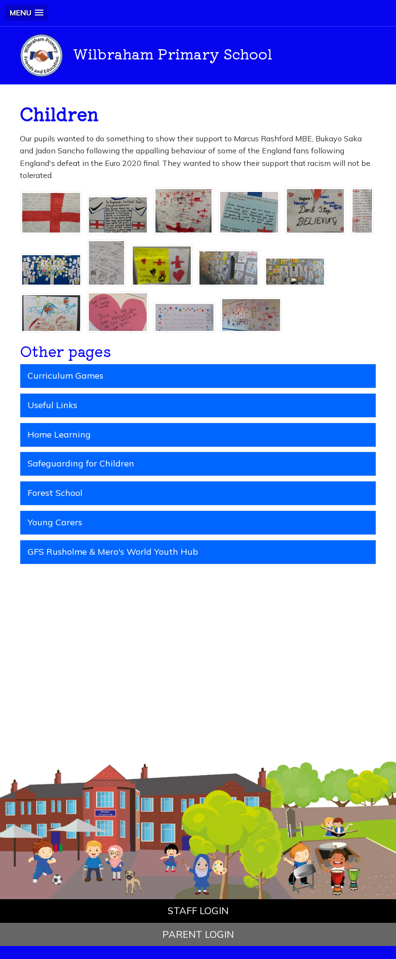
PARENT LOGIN (198, 934)
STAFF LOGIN (198, 910)
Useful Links (52, 405)
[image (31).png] (51, 269)
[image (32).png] (362, 210)
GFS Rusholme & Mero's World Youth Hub (113, 551)
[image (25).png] (118, 311)
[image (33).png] (315, 210)
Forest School (55, 492)
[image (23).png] (251, 314)
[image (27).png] (295, 270)
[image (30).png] (106, 262)
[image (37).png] (51, 212)
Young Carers (55, 522)
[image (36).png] (118, 214)
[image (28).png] (228, 267)
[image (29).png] (162, 264)
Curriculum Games (65, 375)
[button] (26, 13)
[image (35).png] (184, 210)
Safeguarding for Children (81, 463)
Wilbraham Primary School (172, 53)
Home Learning (59, 434)
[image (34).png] (249, 211)
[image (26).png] (51, 312)
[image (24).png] (184, 316)
